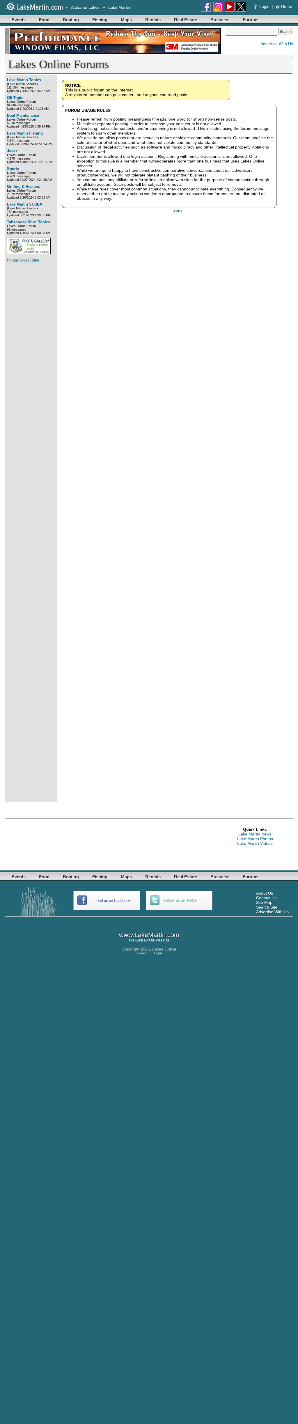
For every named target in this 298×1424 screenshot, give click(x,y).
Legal (158, 953)
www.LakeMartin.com (149, 935)
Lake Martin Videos (255, 843)
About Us (264, 893)
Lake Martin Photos (255, 838)
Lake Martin (119, 7)
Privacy (141, 953)
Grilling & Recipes (23, 186)
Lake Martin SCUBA (24, 204)
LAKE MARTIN (145, 940)
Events (19, 19)
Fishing (99, 19)
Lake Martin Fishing (25, 133)
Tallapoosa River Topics (28, 222)
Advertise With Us (276, 43)
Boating (71, 19)
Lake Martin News (255, 834)
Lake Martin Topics (24, 80)
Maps (126, 19)
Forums (250, 19)
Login (264, 6)
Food (44, 19)
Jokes (12, 151)
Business (219, 19)
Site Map (264, 902)
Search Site (266, 907)
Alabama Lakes (85, 7)
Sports (13, 169)
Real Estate (185, 19)
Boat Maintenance (23, 115)
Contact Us (266, 897)
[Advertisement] (30, 354)
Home (286, 6)
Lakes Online (164, 949)
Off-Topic (15, 98)
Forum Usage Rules (23, 260)
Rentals (153, 19)
